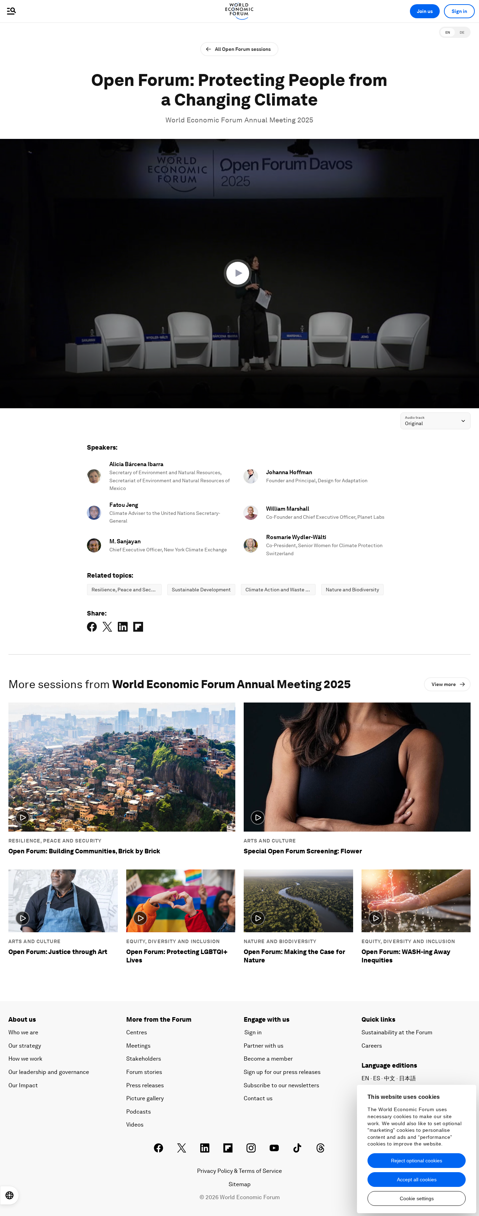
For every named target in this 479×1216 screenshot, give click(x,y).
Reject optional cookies (416, 1160)
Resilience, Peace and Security (55, 841)
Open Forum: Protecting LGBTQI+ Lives (177, 956)
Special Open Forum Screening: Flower (303, 851)
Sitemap (240, 1184)
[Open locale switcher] (9, 1195)
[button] (239, 273)
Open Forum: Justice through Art (57, 951)
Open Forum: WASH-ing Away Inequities (406, 956)
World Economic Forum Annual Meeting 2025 (239, 120)
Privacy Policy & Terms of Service (239, 1171)
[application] (239, 273)
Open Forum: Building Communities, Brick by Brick (84, 851)
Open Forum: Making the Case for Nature (294, 956)
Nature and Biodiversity (280, 941)
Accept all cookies (417, 1179)
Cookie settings (417, 1198)
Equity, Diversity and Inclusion (173, 941)
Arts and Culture (270, 841)
